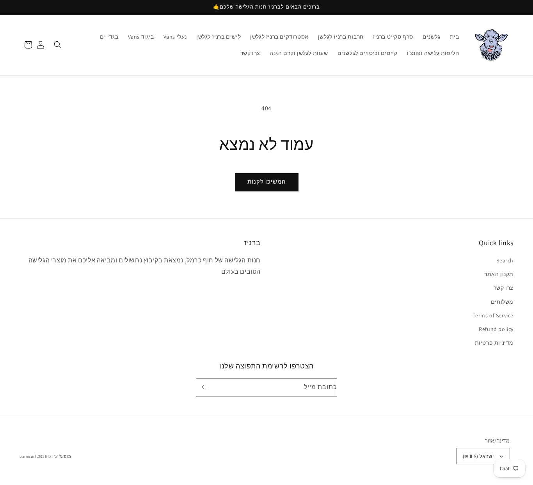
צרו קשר (503, 287)
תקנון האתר (498, 274)
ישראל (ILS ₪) (478, 456)
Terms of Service (493, 315)
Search (504, 260)
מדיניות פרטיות (494, 342)
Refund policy (496, 329)
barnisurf (28, 456)
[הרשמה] (206, 387)
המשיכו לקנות (266, 181)
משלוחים (502, 301)
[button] (57, 44)
